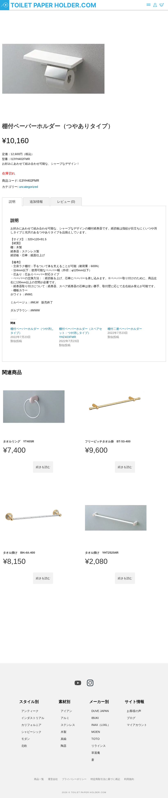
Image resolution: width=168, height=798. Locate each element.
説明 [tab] (12, 201)
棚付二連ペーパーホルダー (125, 328)
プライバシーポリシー (74, 779)
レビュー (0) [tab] (66, 201)
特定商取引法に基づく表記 (105, 779)
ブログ (131, 718)
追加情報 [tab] (36, 201)
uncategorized (28, 186)
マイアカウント (137, 725)
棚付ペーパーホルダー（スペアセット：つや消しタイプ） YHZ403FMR (80, 333)
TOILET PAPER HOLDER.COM (53, 5)
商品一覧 (39, 779)
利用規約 (129, 779)
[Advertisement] (84, 626)
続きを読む (43, 467)
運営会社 (53, 779)
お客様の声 (134, 711)
